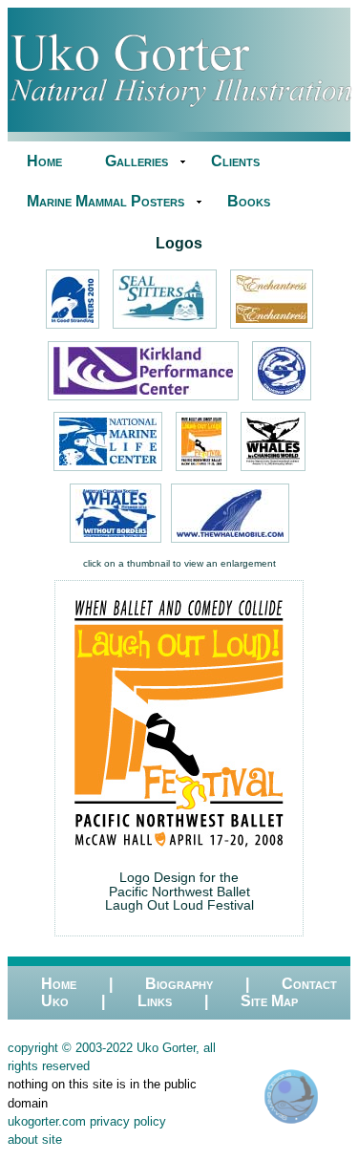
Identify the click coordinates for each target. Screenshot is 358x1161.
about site (35, 1139)
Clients (235, 161)
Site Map (269, 1001)
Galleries (136, 161)
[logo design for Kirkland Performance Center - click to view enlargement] (143, 400)
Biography (179, 984)
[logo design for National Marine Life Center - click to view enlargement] (108, 471)
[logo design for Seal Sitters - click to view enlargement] (164, 328)
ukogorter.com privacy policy (87, 1121)
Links (154, 1001)
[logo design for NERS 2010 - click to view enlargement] (72, 328)
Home (44, 161)
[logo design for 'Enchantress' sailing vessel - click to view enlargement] (271, 328)
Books (248, 201)
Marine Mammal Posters (105, 201)
